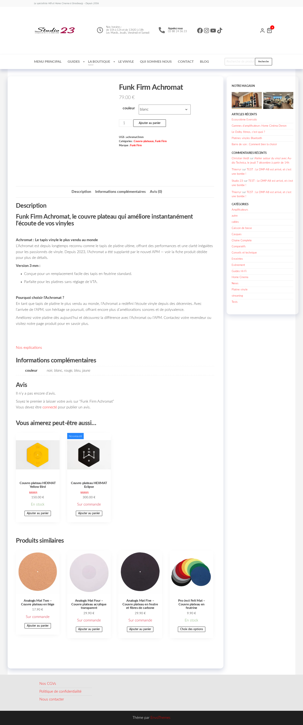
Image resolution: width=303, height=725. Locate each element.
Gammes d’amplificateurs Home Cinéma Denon (259, 126)
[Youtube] (213, 30)
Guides (74, 61)
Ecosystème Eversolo (244, 119)
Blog (204, 61)
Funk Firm (161, 141)
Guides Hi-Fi (239, 271)
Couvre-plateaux (144, 141)
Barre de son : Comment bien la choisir (254, 144)
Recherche (263, 61)
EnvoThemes (160, 718)
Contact (186, 61)
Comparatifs (239, 246)
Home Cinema (240, 277)
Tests (235, 302)
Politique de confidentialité (60, 691)
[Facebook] (200, 30)
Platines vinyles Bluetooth (247, 138)
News (235, 283)
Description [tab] (81, 192)
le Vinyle (126, 61)
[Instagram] (206, 30)
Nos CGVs (47, 684)
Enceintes (237, 259)
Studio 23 (237, 181)
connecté (49, 407)
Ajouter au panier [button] (38, 513)
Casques (237, 234)
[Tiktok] (220, 30)
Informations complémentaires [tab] (120, 192)
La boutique (99, 63)
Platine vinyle (240, 289)
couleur (129, 108)
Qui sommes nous (156, 61)
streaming (237, 296)
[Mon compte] (262, 30)
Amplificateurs (240, 210)
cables (235, 222)
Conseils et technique (244, 252)
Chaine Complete (242, 240)
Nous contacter (51, 699)
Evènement (238, 265)
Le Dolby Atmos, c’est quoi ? (248, 132)
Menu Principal (47, 61)
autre (235, 216)
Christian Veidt (240, 158)
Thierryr (236, 169)
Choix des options (191, 629)
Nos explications (29, 348)
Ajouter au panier (150, 123)
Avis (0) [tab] (156, 192)
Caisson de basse (242, 228)
